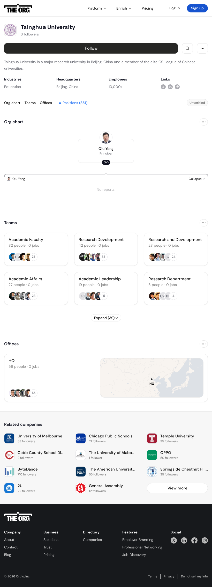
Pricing (49, 554)
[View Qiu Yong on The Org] (106, 137)
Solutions (50, 539)
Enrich (121, 8)
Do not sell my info (194, 576)
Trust (47, 547)
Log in (174, 8)
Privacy (169, 576)
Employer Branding (137, 539)
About (9, 539)
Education (12, 86)
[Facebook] (194, 540)
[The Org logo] (18, 516)
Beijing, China (67, 86)
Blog (7, 554)
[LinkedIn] (184, 540)
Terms (152, 576)
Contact (11, 547)
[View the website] (177, 86)
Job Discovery (134, 554)
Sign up (197, 8)
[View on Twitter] (163, 86)
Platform (94, 8)
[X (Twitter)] (174, 540)
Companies (92, 539)
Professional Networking (142, 547)
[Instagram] (205, 540)
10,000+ (116, 86)
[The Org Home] (18, 8)
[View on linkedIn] (170, 86)
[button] (106, 151)
